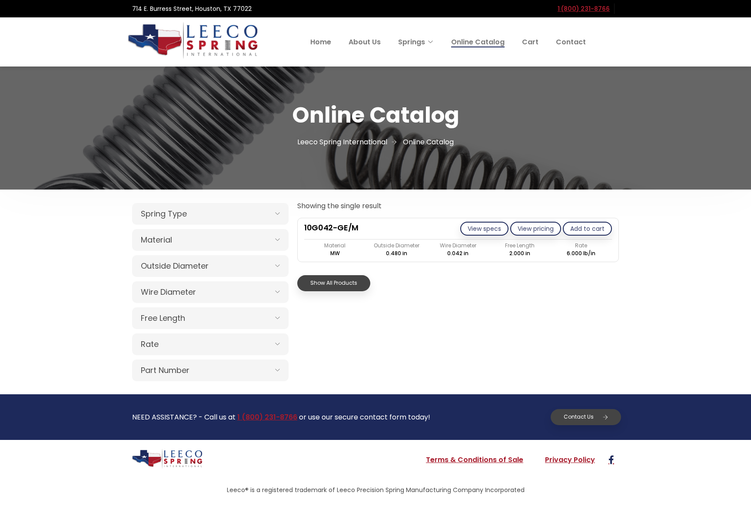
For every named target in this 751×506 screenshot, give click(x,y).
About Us (365, 42)
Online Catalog (478, 42)
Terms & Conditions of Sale (474, 460)
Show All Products (333, 282)
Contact (571, 42)
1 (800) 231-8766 (584, 8)
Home (320, 42)
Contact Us (579, 416)
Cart (530, 42)
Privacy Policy (570, 460)
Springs (411, 42)
